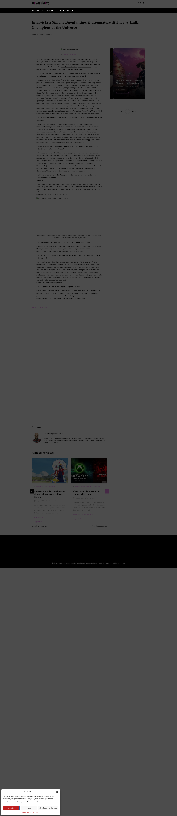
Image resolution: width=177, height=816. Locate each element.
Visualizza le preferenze (48, 808)
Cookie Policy (26, 812)
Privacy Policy (34, 812)
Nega (29, 808)
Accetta (11, 808)
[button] (57, 792)
